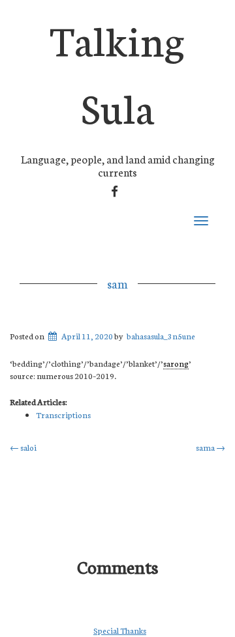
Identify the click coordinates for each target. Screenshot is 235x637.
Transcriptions (63, 414)
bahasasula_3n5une (161, 335)
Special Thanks (119, 630)
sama (210, 447)
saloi (23, 447)
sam (117, 283)
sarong (176, 363)
